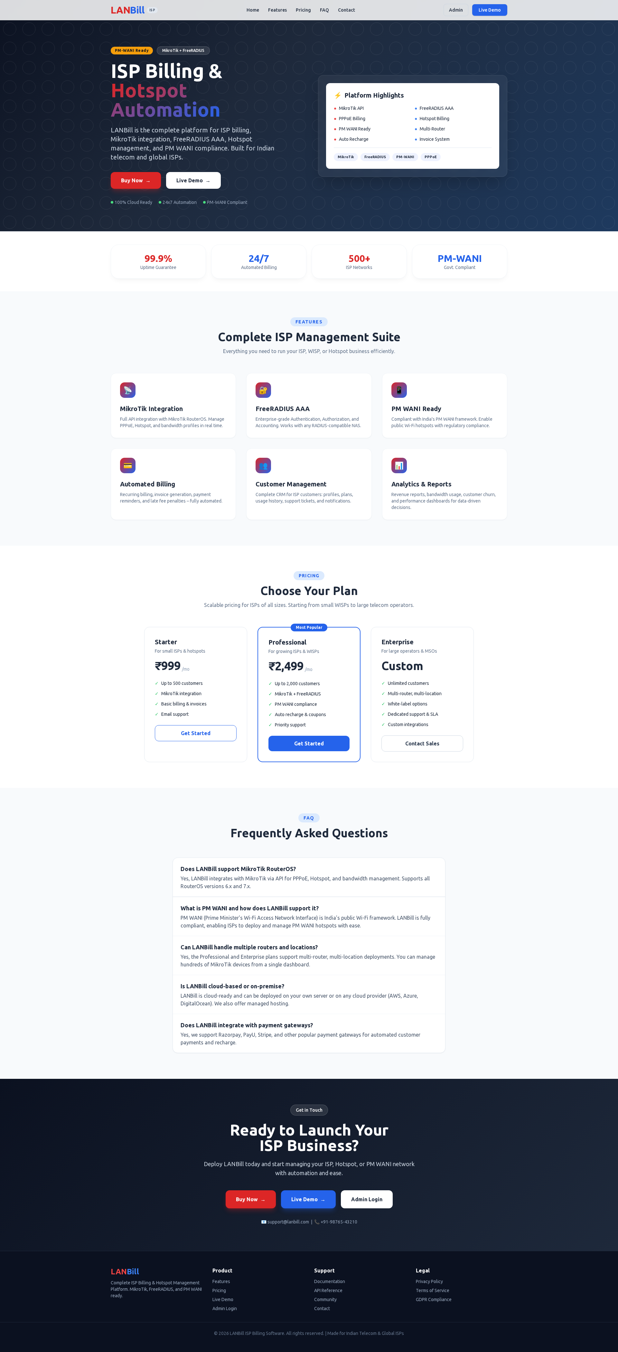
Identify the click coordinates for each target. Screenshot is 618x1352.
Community (325, 1299)
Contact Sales (422, 743)
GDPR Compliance (434, 1299)
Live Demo (490, 10)
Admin (456, 10)
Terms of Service (432, 1290)
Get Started (196, 733)
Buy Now (136, 180)
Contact (346, 10)
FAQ (324, 10)
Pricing (303, 10)
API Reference (328, 1290)
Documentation (329, 1281)
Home (253, 10)
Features (277, 10)
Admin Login (366, 1199)
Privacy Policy (429, 1281)
